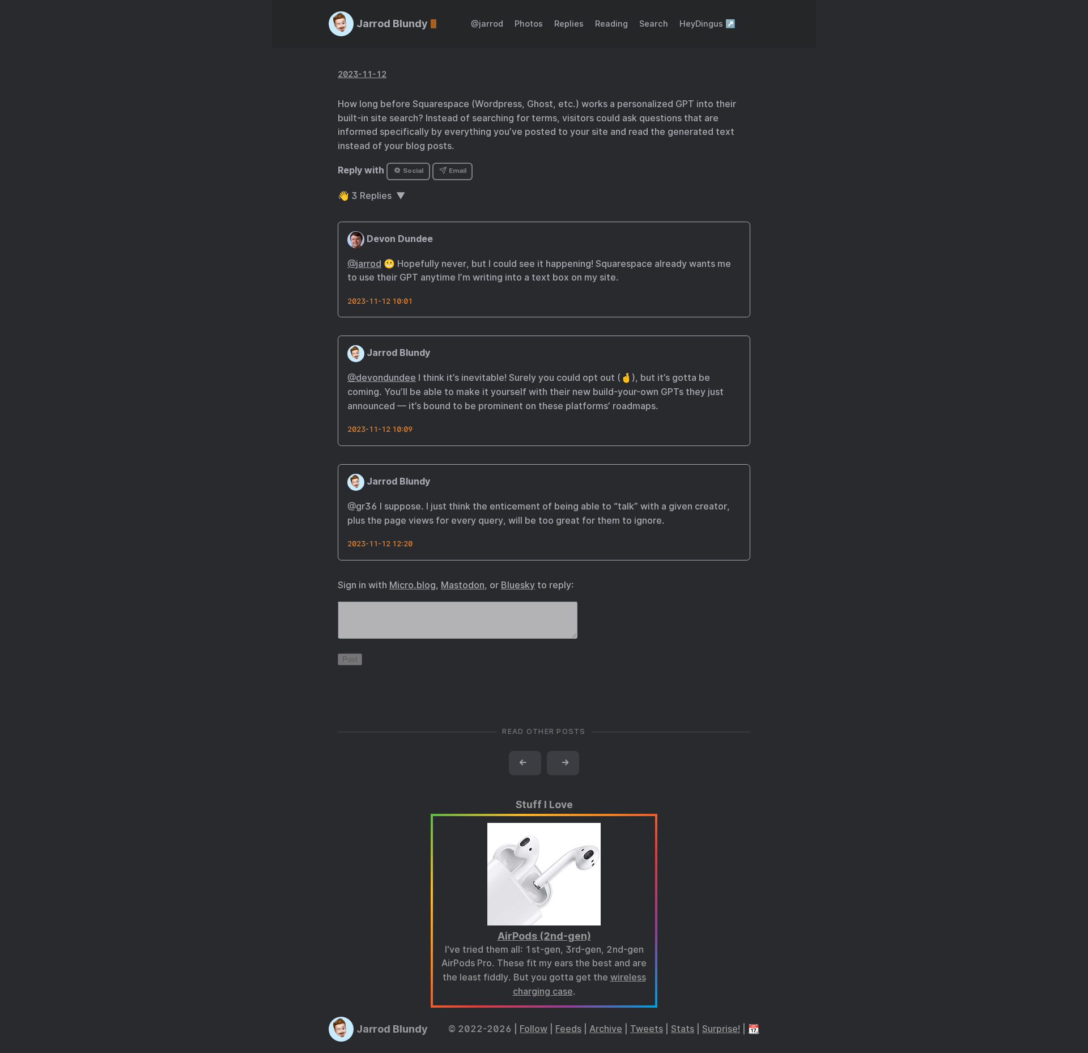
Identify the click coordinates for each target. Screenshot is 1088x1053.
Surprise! (721, 1029)
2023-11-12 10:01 (380, 301)
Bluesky (518, 585)
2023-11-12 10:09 (380, 429)
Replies (569, 23)
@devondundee (381, 377)
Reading (611, 23)
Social (412, 171)
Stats (682, 1029)
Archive (605, 1029)
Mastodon (462, 585)
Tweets (646, 1029)
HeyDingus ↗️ (707, 23)
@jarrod (487, 23)
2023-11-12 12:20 (380, 544)
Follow (533, 1029)
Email (456, 171)
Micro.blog (412, 585)
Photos (529, 23)
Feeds (568, 1029)
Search (653, 23)
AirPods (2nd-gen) (544, 936)
